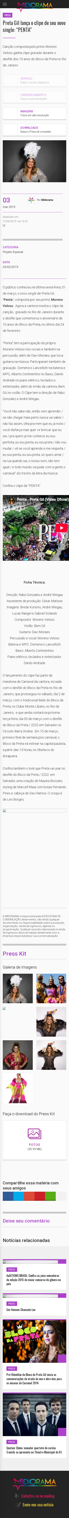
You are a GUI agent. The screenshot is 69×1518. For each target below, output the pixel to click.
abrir (10, 988)
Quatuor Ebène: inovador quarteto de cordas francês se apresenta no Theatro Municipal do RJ (34, 1450)
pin (40, 1196)
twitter (18, 1196)
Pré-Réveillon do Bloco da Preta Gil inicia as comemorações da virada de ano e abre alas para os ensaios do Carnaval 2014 (34, 1379)
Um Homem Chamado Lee (20, 1310)
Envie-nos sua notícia (38, 1504)
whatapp (50, 1196)
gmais (29, 1196)
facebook (8, 1196)
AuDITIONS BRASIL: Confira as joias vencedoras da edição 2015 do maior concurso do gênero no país (33, 1280)
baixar (25, 988)
